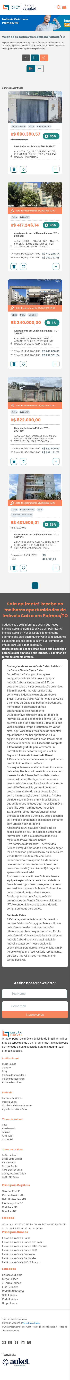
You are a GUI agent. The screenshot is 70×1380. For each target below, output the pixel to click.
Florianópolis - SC (12, 1203)
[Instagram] (10, 1342)
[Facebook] (4, 1342)
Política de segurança (13, 1078)
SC (30, 1228)
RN (14, 1228)
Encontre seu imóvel (12, 1098)
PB (60, 1224)
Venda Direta (9, 1162)
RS (26, 1228)
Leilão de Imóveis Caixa (16, 1238)
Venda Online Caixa (12, 1170)
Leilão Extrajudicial (12, 1158)
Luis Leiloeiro (10, 1287)
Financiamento (18, 126)
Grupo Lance (9, 1303)
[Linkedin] (22, 1342)
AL (7, 1224)
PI (3, 1228)
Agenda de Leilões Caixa (15, 1109)
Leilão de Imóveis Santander (19, 1258)
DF (27, 1224)
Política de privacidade (14, 1075)
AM (12, 1224)
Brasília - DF (9, 1211)
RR (22, 1228)
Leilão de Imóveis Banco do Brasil (22, 1242)
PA (56, 1224)
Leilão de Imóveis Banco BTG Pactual (24, 1246)
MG (44, 1224)
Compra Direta (44, 126)
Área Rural (7, 1135)
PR (7, 1228)
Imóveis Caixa (9, 1101)
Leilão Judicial (9, 1155)
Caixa (14, 217)
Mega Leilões (10, 1279)
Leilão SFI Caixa (10, 1177)
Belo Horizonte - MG (14, 1199)
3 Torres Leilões (11, 1283)
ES (31, 1224)
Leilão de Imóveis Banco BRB (19, 1250)
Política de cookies (11, 1082)
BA (20, 1224)
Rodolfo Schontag (13, 1291)
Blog (4, 1071)
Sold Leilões (9, 1295)
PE (64, 1224)
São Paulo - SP (11, 1191)
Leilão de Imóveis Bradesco (18, 1254)
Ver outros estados (31, 1323)
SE (33, 1228)
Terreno (6, 1132)
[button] (59, 7)
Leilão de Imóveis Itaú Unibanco (21, 1262)
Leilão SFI (24, 217)
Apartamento (9, 1128)
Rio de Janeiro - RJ (13, 1195)
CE (23, 1224)
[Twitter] (29, 1342)
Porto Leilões (10, 1299)
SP (37, 1228)
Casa (4, 1124)
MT (52, 1224)
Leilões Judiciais (12, 1275)
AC (4, 1224)
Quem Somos (9, 1064)
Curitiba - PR (9, 1207)
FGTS (31, 126)
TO (41, 1228)
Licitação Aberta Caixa (22, 515)
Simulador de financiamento (17, 1105)
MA (39, 1224)
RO (18, 1228)
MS (48, 1224)
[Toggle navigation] (64, 7)
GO (35, 1224)
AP (16, 1224)
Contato (6, 1067)
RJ (11, 1228)
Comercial (7, 1139)
